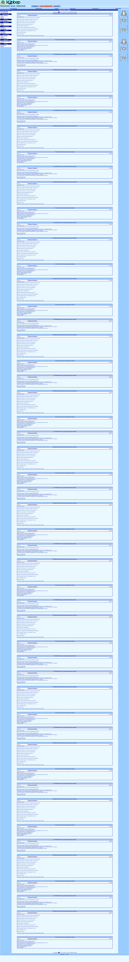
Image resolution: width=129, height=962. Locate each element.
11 (74, 12)
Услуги (2, 42)
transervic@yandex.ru (32, 15)
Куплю (2, 23)
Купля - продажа (4, 15)
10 (72, 12)
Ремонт (2, 37)
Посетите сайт (4, 38)
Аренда (2, 16)
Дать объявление (4, 12)
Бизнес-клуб (73, 8)
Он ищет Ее (3, 27)
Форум (56, 8)
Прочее (2, 46)
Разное (2, 18)
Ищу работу (3, 33)
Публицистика (39, 8)
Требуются (3, 31)
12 (76, 12)
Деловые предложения (5, 41)
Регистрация (118, 8)
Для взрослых (95, 8)
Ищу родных (3, 45)
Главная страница (4, 11)
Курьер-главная (13, 8)
